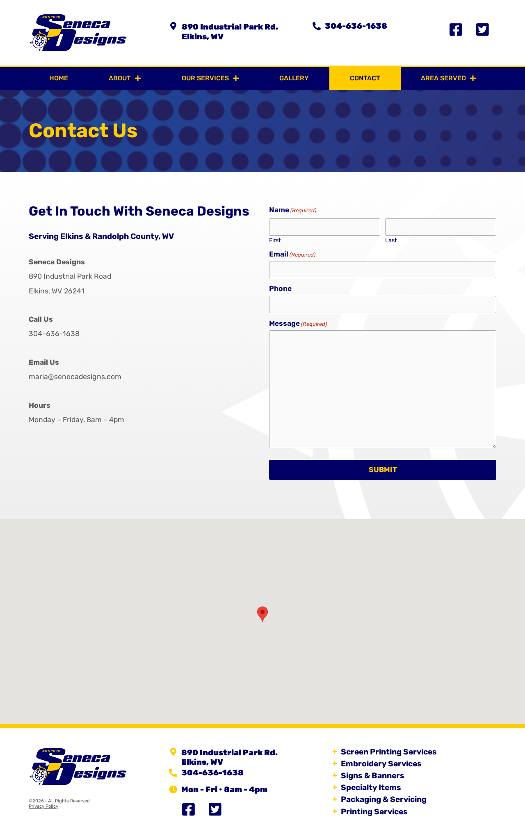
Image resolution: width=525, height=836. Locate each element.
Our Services (205, 78)
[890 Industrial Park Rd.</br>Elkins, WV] (173, 26)
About (120, 78)
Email (292, 254)
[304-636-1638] (317, 26)
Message (298, 323)
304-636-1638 (356, 26)
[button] (262, 614)
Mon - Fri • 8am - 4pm (224, 789)
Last (391, 240)
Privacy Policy (43, 806)
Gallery (294, 78)
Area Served (443, 78)
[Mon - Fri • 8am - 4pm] (173, 790)
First (275, 240)
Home (58, 78)
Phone (280, 289)
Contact (365, 78)
